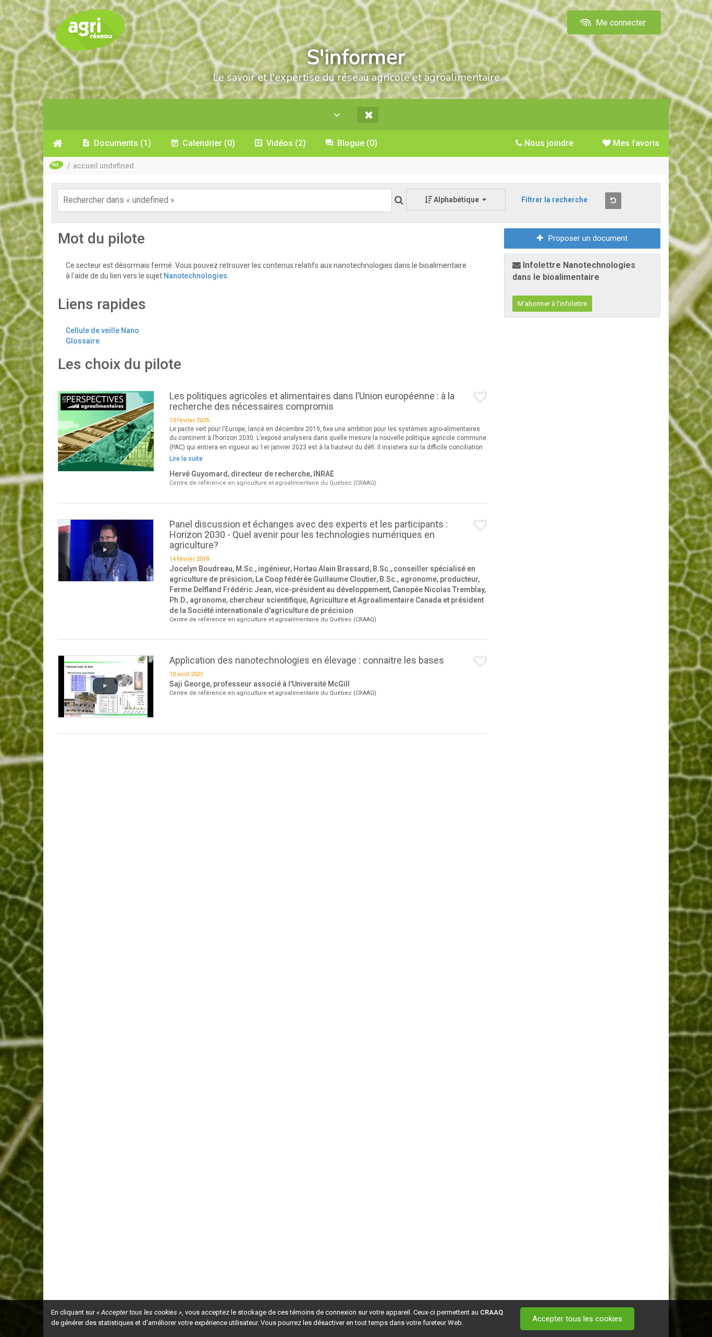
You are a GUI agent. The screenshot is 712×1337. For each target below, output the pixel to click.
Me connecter (620, 23)
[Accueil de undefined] (57, 143)
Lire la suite (186, 458)
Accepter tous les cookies (577, 1318)
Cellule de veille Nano (102, 330)
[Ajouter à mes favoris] (480, 397)
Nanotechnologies (195, 276)
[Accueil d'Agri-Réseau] (90, 29)
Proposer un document (588, 238)
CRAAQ (491, 1312)
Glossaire (83, 341)
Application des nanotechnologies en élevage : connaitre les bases (306, 660)
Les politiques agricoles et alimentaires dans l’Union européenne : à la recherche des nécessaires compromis (312, 401)
